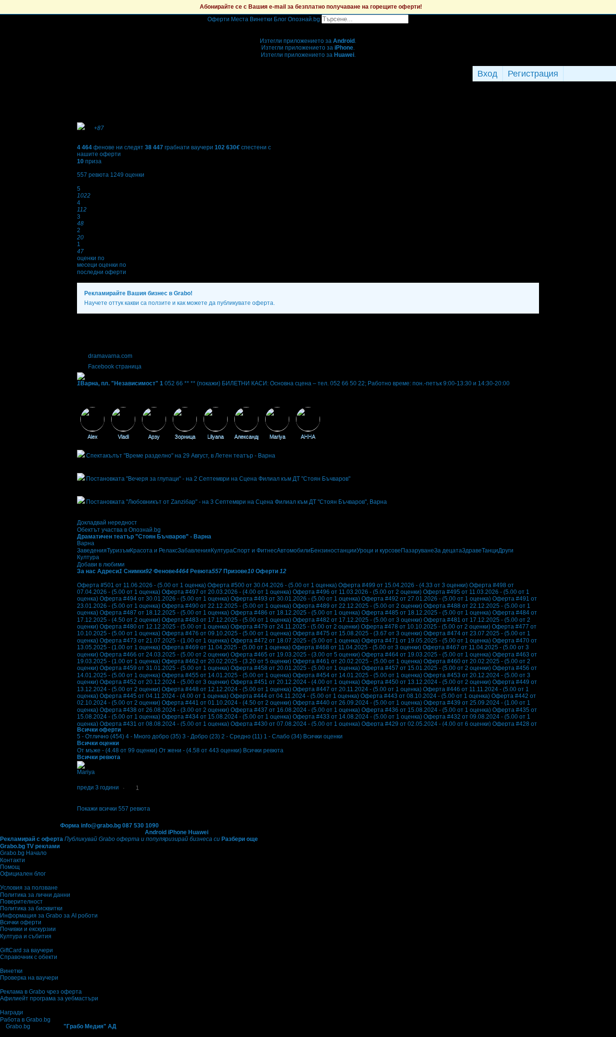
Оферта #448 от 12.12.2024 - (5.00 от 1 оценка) (226, 689)
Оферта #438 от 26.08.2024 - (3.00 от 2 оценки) (164, 710)
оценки (127, 174)
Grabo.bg (18, 1026)
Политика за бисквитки (31, 908)
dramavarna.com (110, 356)
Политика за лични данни (35, 895)
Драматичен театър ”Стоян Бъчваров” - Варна (144, 536)
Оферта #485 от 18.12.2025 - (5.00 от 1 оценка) (426, 612)
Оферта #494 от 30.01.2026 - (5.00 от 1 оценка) (164, 598)
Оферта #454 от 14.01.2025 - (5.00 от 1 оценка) (357, 675)
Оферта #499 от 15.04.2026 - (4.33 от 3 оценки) (403, 585)
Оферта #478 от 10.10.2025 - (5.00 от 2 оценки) (425, 626)
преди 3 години (98, 787)
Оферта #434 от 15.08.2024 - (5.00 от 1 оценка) (226, 716)
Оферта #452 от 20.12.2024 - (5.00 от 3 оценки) (164, 682)
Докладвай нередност (107, 522)
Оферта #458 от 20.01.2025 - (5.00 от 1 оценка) (295, 668)
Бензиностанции (333, 550)
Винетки (11, 971)
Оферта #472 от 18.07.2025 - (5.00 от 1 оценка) (295, 640)
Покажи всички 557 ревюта (113, 808)
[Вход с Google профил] (613, 73)
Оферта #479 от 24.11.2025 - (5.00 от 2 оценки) (295, 626)
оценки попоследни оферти (101, 268)
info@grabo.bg (101, 825)
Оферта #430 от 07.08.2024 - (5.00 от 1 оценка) (295, 724)
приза (89, 161)
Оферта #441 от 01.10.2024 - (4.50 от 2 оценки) (226, 702)
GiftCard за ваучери (26, 950)
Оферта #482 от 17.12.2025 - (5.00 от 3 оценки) (357, 620)
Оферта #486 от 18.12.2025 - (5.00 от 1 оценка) (295, 612)
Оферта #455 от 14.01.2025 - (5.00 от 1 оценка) (226, 675)
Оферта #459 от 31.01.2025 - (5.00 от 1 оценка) (164, 668)
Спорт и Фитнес (255, 550)
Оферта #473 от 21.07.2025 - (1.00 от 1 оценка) (164, 640)
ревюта (93, 174)
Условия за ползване (29, 887)
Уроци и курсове (379, 550)
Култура (222, 550)
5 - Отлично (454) (100, 736)
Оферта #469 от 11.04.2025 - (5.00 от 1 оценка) (226, 647)
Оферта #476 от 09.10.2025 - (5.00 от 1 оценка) (226, 633)
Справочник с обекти (28, 957)
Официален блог (23, 873)
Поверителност (21, 901)
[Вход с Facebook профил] (587, 73)
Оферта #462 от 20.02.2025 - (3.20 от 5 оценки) (226, 661)
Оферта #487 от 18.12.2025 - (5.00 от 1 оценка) (164, 612)
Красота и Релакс (154, 550)
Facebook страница (114, 366)
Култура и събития (25, 936)
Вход (487, 74)
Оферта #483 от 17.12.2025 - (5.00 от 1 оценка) (226, 620)
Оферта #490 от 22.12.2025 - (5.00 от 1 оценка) (226, 606)
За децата (448, 550)
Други (505, 550)
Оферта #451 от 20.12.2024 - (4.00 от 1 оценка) (295, 682)
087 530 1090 (140, 825)
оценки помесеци (90, 261)
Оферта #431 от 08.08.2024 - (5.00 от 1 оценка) (164, 724)
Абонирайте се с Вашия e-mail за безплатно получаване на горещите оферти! (311, 6)
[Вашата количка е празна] (308, 27)
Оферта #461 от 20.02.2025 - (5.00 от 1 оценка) (357, 661)
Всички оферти (20, 922)
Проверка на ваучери (29, 977)
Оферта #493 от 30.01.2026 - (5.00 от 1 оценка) (295, 598)
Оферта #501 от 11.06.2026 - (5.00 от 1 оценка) (141, 585)
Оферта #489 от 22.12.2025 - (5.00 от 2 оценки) (357, 606)
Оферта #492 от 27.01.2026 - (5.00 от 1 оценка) (426, 598)
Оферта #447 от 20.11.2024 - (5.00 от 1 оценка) (357, 689)
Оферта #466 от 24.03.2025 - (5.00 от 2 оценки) (164, 654)
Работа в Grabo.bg (25, 1019)
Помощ (10, 867)
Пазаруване (417, 550)
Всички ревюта (263, 750)
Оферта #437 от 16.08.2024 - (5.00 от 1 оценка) (295, 710)
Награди (11, 1012)
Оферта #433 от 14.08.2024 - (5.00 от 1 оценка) (357, 716)
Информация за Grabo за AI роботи (49, 915)
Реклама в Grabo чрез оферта (41, 991)
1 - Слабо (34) (283, 736)
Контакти (12, 860)
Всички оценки (323, 736)
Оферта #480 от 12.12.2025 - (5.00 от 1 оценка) (164, 626)
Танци (490, 550)
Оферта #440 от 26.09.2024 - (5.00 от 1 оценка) (357, 702)
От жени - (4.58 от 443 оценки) (200, 750)
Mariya (86, 772)
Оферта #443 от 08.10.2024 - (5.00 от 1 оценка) (425, 696)
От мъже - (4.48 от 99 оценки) (117, 750)
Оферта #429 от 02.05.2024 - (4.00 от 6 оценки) (426, 724)
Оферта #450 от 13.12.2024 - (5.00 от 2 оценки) (426, 682)
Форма (69, 825)
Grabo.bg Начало (23, 853)
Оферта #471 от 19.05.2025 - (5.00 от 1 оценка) (426, 640)
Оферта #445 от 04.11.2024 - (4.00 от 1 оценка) (164, 696)
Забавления (194, 550)
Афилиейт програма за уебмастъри (49, 998)
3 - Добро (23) (201, 736)
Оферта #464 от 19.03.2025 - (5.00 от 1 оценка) (426, 654)
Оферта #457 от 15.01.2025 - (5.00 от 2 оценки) (426, 668)
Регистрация (533, 74)
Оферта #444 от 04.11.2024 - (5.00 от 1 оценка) (294, 696)
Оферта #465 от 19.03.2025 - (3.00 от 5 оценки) (295, 654)
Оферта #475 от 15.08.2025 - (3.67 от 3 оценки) (357, 633)
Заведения (92, 550)
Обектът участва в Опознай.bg (119, 529)
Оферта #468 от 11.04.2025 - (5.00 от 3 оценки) (356, 647)
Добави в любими (101, 564)
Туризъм (118, 550)
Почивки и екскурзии (28, 929)
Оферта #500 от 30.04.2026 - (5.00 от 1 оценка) (272, 585)
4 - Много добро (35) (153, 736)
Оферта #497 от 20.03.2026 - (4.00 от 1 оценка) (226, 592)
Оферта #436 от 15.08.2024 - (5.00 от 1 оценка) (426, 710)
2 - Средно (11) (241, 736)
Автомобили (293, 550)
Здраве (472, 550)
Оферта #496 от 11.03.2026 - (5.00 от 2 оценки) (357, 592)
